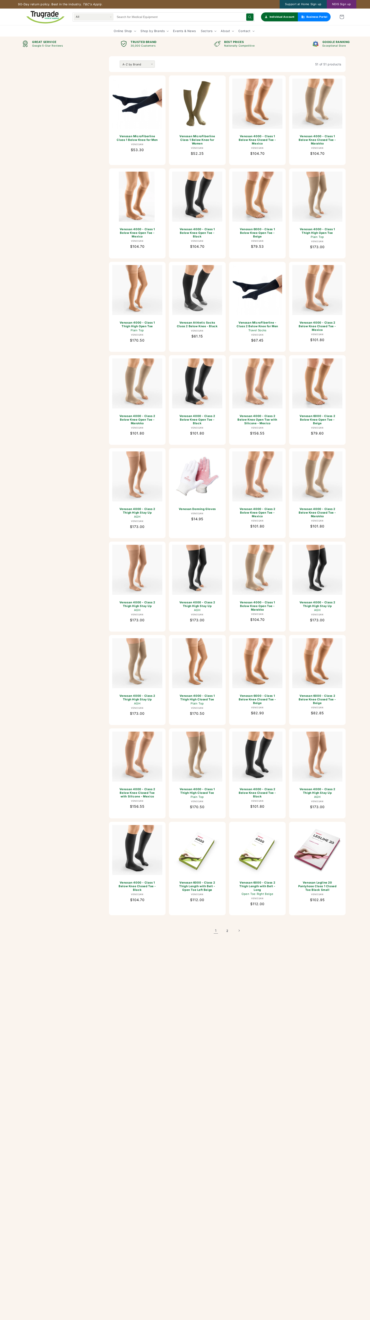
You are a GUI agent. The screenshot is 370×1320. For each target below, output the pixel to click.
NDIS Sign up (341, 4)
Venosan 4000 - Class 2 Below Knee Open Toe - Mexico (257, 512)
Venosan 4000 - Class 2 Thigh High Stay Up (137, 512)
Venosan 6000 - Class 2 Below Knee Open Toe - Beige (317, 419)
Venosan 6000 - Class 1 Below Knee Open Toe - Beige (257, 232)
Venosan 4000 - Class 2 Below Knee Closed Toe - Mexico (317, 326)
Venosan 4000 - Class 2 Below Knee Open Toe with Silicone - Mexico (257, 419)
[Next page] (239, 930)
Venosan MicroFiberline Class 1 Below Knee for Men (137, 137)
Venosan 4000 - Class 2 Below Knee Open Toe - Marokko (137, 419)
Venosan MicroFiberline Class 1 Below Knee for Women (197, 139)
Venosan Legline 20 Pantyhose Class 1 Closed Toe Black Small (317, 886)
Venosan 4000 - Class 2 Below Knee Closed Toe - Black (257, 792)
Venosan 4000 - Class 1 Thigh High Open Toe (317, 233)
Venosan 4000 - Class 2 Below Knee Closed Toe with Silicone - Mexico (137, 792)
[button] (341, 17)
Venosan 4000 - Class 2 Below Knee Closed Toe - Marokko (317, 512)
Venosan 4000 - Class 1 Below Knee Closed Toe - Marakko (317, 139)
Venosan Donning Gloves (197, 509)
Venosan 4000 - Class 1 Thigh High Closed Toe (197, 699)
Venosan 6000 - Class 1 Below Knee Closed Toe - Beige (257, 699)
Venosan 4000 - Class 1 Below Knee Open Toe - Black (197, 232)
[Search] (250, 17)
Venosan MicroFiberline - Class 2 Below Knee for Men (257, 326)
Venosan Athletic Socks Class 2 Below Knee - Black (197, 324)
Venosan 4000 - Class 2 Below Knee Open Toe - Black (197, 419)
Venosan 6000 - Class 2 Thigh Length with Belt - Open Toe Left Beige (197, 886)
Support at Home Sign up (303, 4)
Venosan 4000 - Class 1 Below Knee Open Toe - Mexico (137, 232)
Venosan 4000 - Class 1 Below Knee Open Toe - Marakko (257, 606)
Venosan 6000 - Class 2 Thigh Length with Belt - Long (257, 888)
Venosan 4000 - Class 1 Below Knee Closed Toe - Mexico (257, 139)
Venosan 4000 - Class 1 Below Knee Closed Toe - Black (137, 886)
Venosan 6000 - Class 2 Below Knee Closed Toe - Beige (317, 699)
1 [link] (216, 930)
